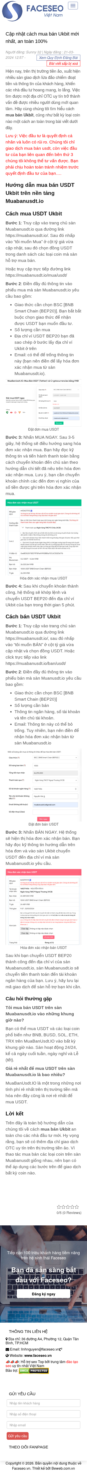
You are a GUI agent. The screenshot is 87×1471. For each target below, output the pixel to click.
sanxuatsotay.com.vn (22, 1384)
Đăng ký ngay (43, 1293)
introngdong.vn (17, 1378)
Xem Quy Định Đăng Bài (58, 57)
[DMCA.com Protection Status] (34, 1370)
